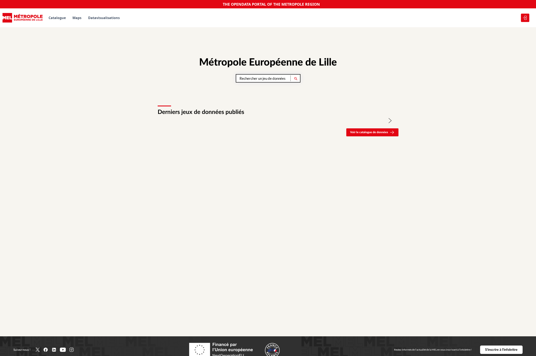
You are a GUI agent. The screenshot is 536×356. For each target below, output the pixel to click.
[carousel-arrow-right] (390, 120)
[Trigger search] (295, 78)
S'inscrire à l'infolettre (501, 349)
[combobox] (268, 78)
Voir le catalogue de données (369, 132)
